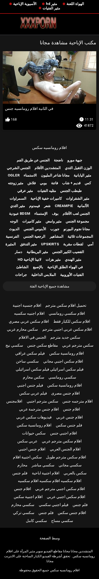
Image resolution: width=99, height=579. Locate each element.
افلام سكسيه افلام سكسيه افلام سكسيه (49, 481)
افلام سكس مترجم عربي (62, 441)
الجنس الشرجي (19, 168)
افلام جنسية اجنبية (27, 305)
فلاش (32, 183)
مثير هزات (53, 259)
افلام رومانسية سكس (66, 353)
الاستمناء (30, 175)
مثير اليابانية (82, 175)
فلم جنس (20, 473)
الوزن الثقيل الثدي (78, 168)
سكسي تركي (23, 512)
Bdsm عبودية (19, 213)
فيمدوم (34, 206)
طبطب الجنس (71, 191)
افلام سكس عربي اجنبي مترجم (67, 329)
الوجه (14, 221)
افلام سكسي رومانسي (67, 313)
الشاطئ (22, 267)
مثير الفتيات (51, 8)
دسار (18, 252)
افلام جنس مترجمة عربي (39, 409)
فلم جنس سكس (69, 425)
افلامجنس (14, 401)
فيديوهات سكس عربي (34, 417)
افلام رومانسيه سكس (49, 147)
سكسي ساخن (27, 361)
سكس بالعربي (75, 473)
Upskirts (50, 244)
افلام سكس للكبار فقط (71, 321)
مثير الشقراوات (77, 198)
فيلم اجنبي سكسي (53, 504)
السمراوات (18, 198)
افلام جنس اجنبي (31, 449)
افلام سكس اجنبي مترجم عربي (60, 488)
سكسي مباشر (43, 465)
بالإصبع (38, 267)
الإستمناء (41, 213)
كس (88, 183)
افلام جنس (71, 409)
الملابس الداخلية (43, 275)
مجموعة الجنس (77, 221)
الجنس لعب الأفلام (76, 213)
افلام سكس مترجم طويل (66, 457)
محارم (22, 465)
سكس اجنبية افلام (27, 457)
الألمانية (83, 206)
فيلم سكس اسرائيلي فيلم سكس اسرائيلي (50, 369)
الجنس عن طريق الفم (33, 160)
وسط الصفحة (50, 538)
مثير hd (51, 4)
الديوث (14, 229)
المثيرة (11, 244)
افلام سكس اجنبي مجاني (63, 361)
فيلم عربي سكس (33, 393)
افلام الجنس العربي (65, 449)
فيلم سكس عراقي (30, 353)
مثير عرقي (25, 191)
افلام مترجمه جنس (77, 401)
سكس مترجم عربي (78, 345)
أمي (90, 244)
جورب (54, 229)
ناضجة (58, 160)
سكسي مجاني (70, 465)
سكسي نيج (14, 345)
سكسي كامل (36, 520)
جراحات (21, 275)
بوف (55, 213)
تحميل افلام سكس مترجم (65, 305)
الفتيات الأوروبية (72, 275)
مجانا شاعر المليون (55, 175)
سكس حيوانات (34, 433)
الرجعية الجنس (34, 236)
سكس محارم (33, 377)
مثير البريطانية (37, 252)
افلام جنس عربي (69, 417)
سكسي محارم (22, 504)
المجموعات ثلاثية (80, 236)
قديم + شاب (71, 183)
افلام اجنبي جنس (63, 433)
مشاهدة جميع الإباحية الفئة (49, 286)
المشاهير (57, 236)
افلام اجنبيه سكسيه (29, 313)
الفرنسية (12, 236)
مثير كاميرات (31, 221)
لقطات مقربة (73, 244)
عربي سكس (27, 441)
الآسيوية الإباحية (25, 4)
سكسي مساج (62, 520)
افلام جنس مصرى (65, 393)
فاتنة (54, 183)
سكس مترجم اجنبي (42, 401)
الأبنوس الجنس (35, 229)
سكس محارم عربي (22, 329)
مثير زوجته (15, 183)
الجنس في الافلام (32, 337)
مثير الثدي (17, 206)
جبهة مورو (74, 160)
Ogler (14, 175)
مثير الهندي (73, 259)
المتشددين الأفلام (48, 168)
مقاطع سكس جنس (42, 345)
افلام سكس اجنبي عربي (66, 496)
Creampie (64, 206)
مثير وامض (54, 221)
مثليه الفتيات (46, 191)
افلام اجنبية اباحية (45, 473)
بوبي (43, 183)
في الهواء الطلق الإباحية (65, 267)
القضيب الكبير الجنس (68, 252)
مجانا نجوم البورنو (77, 229)
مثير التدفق (28, 244)
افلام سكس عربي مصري (29, 321)
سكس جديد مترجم (65, 337)
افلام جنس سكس (72, 512)
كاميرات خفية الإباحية (46, 198)
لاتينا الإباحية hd (29, 259)
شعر (47, 206)
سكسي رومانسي (62, 377)
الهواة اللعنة (75, 4)
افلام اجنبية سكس (28, 496)
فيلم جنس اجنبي (30, 385)
